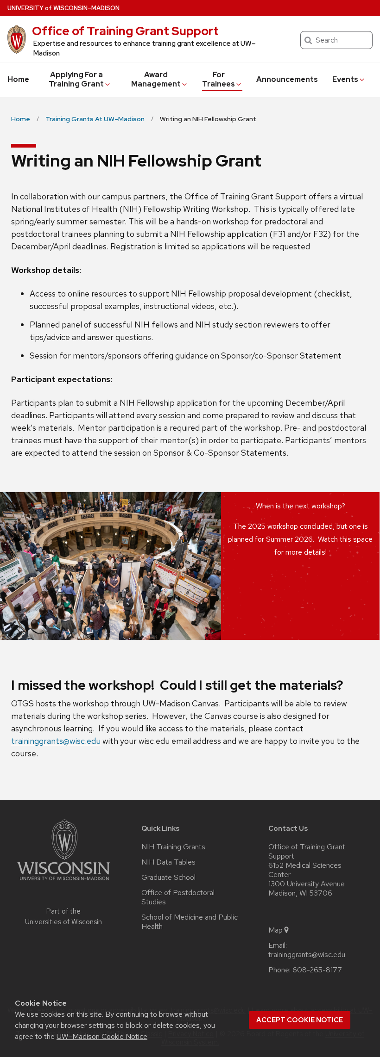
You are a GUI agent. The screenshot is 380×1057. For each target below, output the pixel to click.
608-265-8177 (317, 970)
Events (345, 79)
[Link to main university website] (63, 882)
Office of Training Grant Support (125, 31)
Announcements (287, 79)
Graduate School (168, 877)
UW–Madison (63, 8)
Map (275, 930)
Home (18, 79)
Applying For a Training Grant (76, 79)
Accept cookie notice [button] (299, 1020)
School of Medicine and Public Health (189, 922)
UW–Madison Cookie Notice (102, 1036)
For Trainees (218, 79)
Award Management (156, 79)
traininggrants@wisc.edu (56, 741)
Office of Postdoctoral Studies (178, 897)
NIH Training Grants (173, 847)
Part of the (63, 917)
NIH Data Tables (168, 862)
